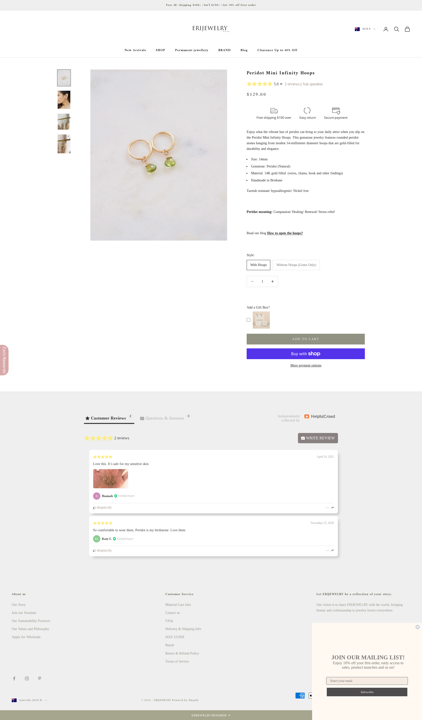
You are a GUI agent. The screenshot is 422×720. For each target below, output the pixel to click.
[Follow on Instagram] (26, 678)
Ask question (312, 84)
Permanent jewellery (192, 50)
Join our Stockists (24, 613)
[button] (211, 715)
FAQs (169, 621)
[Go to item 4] (64, 144)
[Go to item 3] (64, 121)
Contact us (172, 613)
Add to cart (305, 339)
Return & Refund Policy (182, 653)
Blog (244, 50)
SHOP (160, 50)
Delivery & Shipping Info (183, 629)
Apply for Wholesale (26, 637)
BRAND (224, 50)
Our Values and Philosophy (30, 629)
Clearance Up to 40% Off (277, 50)
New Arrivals (135, 50)
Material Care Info (178, 605)
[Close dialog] (417, 627)
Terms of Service (177, 661)
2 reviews (292, 84)
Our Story (19, 605)
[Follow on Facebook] (14, 678)
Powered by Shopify (185, 700)
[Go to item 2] (64, 99)
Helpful (101, 507)
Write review (320, 438)
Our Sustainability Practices (31, 621)
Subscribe (367, 692)
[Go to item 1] (64, 77)
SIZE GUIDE (175, 637)
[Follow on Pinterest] (39, 678)
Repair (169, 645)
